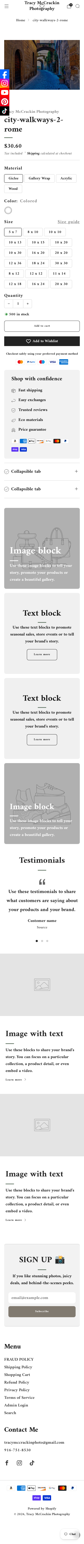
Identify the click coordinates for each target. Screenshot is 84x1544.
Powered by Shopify (42, 1509)
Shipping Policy (18, 1367)
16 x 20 (38, 253)
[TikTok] (4, 111)
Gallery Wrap (39, 178)
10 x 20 (61, 242)
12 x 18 (15, 284)
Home (20, 20)
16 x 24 (38, 284)
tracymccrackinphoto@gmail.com (34, 1442)
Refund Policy (16, 1382)
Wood (13, 189)
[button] (37, 941)
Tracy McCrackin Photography (42, 6)
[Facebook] (4, 74)
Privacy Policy (17, 1390)
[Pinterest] (4, 101)
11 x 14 (59, 273)
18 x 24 (38, 263)
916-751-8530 (17, 1450)
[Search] (77, 6)
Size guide (69, 222)
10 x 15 (38, 242)
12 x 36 (15, 263)
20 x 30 (61, 284)
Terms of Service (19, 1397)
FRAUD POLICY (19, 1359)
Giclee (13, 178)
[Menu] (6, 6)
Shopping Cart (17, 1374)
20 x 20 (61, 253)
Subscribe (42, 1311)
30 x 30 (61, 263)
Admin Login (16, 1405)
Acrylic (66, 178)
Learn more (42, 654)
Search (10, 1413)
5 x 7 (13, 232)
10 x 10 (55, 232)
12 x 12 (36, 273)
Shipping (33, 153)
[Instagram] (4, 83)
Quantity (13, 296)
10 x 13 (15, 242)
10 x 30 (15, 253)
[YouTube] (4, 92)
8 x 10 (33, 232)
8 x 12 (14, 273)
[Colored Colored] (8, 210)
